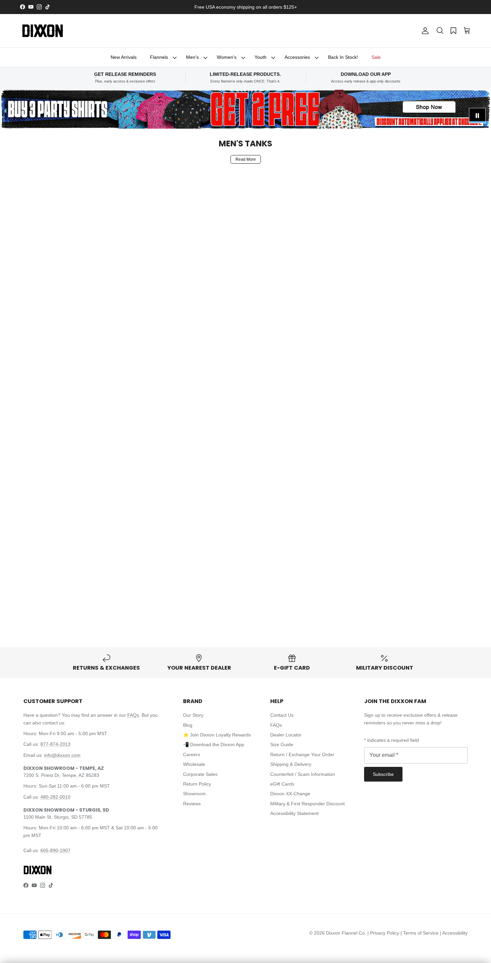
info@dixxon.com (62, 755)
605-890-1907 (55, 850)
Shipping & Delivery (290, 764)
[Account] (424, 31)
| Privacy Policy (383, 933)
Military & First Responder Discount (307, 803)
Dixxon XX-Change (290, 793)
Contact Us (282, 715)
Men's (192, 57)
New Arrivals (124, 57)
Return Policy (197, 784)
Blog (187, 725)
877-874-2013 (55, 744)
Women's (226, 57)
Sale (376, 57)
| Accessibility (454, 933)
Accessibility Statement (294, 813)
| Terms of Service (420, 933)
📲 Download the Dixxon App (213, 744)
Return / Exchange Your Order (302, 754)
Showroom (194, 793)
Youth (261, 57)
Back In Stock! (343, 57)
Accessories (297, 57)
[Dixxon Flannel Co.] (42, 31)
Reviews (192, 803)
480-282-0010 (55, 797)
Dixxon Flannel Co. (346, 933)
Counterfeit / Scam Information (302, 774)
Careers (191, 754)
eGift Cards (282, 784)
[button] (440, 30)
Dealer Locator (286, 734)
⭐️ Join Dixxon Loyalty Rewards (217, 734)
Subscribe (383, 774)
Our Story (193, 715)
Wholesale (194, 764)
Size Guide (281, 744)
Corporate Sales (200, 774)
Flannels (159, 57)
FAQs (133, 715)
